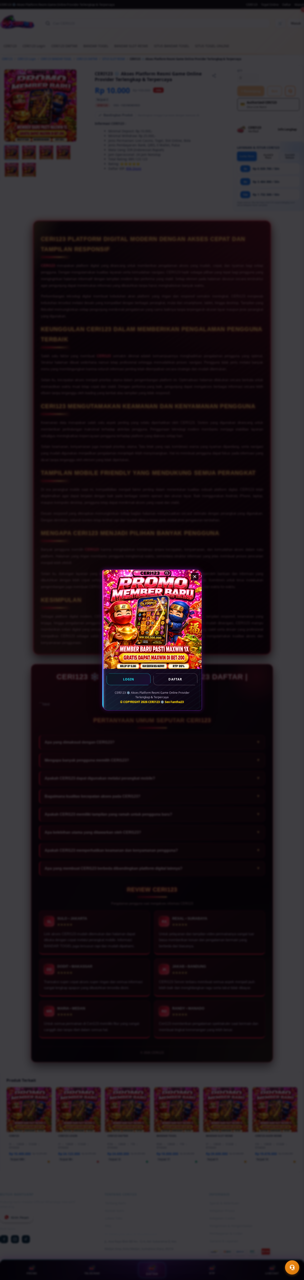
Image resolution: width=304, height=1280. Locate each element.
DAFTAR (175, 679)
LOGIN (128, 679)
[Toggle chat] (292, 1267)
